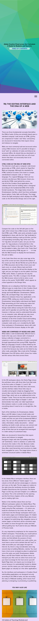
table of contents (19, 49)
